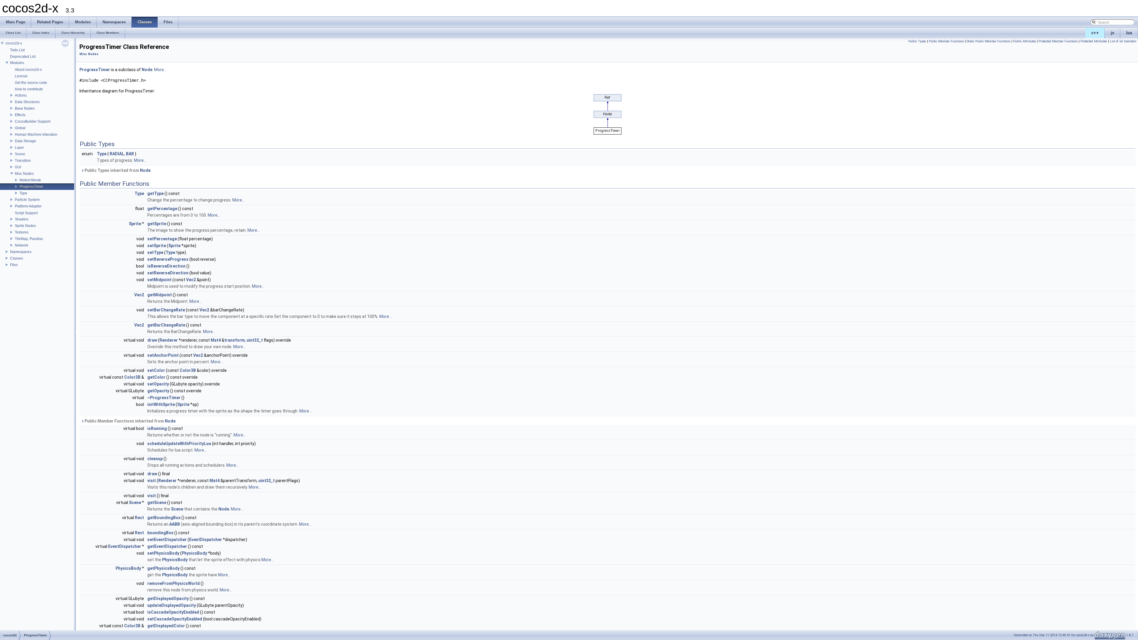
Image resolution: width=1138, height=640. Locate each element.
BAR (130, 153)
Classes (16, 258)
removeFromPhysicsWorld (173, 583)
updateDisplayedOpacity (171, 605)
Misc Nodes (24, 174)
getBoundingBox (163, 517)
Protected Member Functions (1058, 41)
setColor (156, 370)
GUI (18, 167)
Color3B (188, 370)
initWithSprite (161, 404)
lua (1129, 33)
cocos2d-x (13, 43)
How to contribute (29, 89)
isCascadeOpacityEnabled (173, 612)
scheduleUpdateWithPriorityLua (179, 443)
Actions (21, 95)
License (21, 76)
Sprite (135, 223)
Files (14, 265)
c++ (1095, 33)
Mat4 (216, 340)
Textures (21, 232)
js (1112, 33)
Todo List (17, 50)
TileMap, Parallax (29, 239)
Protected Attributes (1094, 41)
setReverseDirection (167, 273)
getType (155, 193)
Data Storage (25, 141)
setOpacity (158, 384)
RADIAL (117, 153)
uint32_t (255, 340)
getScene (156, 502)
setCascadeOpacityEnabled (174, 619)
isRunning (157, 428)
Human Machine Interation (36, 134)
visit (151, 480)
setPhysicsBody (163, 553)
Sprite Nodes (25, 226)
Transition (23, 161)
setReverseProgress (167, 259)
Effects (20, 115)
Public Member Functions (946, 41)
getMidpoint (159, 294)
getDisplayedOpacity (168, 598)
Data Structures (27, 102)
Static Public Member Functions (989, 41)
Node (147, 69)
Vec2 (191, 279)
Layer (19, 147)
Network (21, 245)
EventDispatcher (205, 539)
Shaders (21, 219)
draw (152, 340)
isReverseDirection (166, 266)
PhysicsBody (194, 553)
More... (160, 69)
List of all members (1123, 41)
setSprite (156, 245)
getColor (156, 377)
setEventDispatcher (167, 539)
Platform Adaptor (28, 206)
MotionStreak (30, 180)
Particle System (27, 200)
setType (155, 252)
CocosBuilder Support (32, 121)
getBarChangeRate (166, 325)
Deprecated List (23, 57)
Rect (139, 517)
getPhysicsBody (163, 568)
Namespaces (20, 252)
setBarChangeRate (166, 310)
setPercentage (162, 238)
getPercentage (162, 208)
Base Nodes (25, 108)
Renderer (168, 340)
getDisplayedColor (166, 625)
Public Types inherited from (117, 170)
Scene (20, 154)
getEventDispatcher (167, 546)
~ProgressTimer (163, 397)
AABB (174, 524)
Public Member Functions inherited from (129, 421)
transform (234, 340)
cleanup (155, 458)
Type (23, 193)
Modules (17, 63)
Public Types (917, 41)
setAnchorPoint (163, 355)
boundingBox (160, 532)
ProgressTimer (31, 187)
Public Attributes (1024, 41)
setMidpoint (159, 279)
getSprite (156, 223)
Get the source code (31, 83)
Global (20, 128)
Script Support (26, 213)
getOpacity (158, 390)
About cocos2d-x (28, 70)
